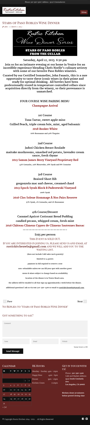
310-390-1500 (35, 2)
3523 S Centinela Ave (57, 2)
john (6, 27)
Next (81, 301)
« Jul (4, 407)
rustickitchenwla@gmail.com (26, 246)
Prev (8, 301)
